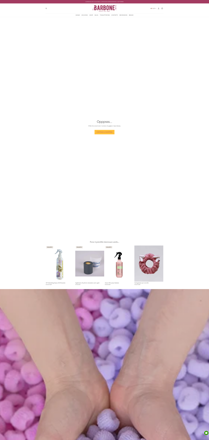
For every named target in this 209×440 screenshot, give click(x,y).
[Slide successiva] (101, 263)
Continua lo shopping (104, 132)
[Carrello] (162, 8)
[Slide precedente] (77, 263)
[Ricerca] (46, 8)
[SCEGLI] (160, 279)
